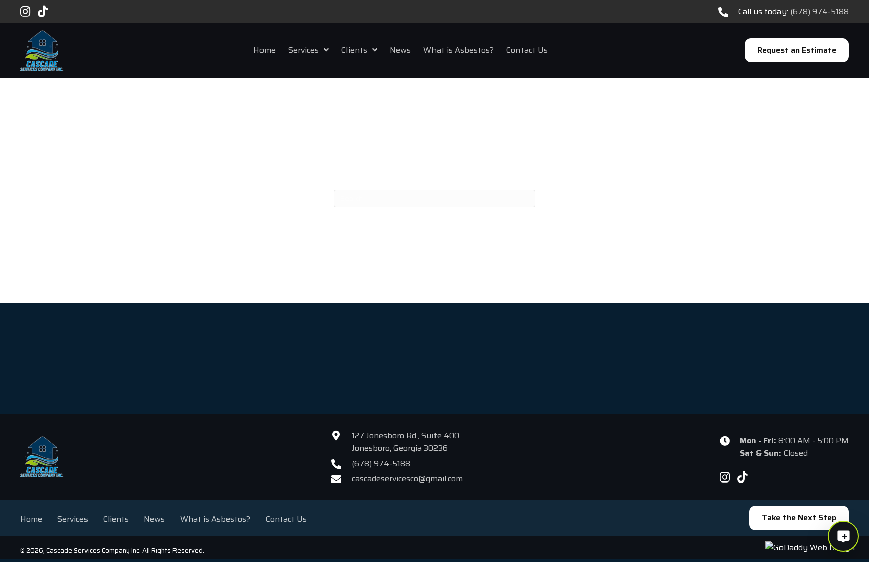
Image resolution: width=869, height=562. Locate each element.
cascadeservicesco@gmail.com (407, 478)
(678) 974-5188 (819, 11)
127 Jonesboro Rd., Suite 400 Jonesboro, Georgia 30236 (405, 442)
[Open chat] (843, 536)
